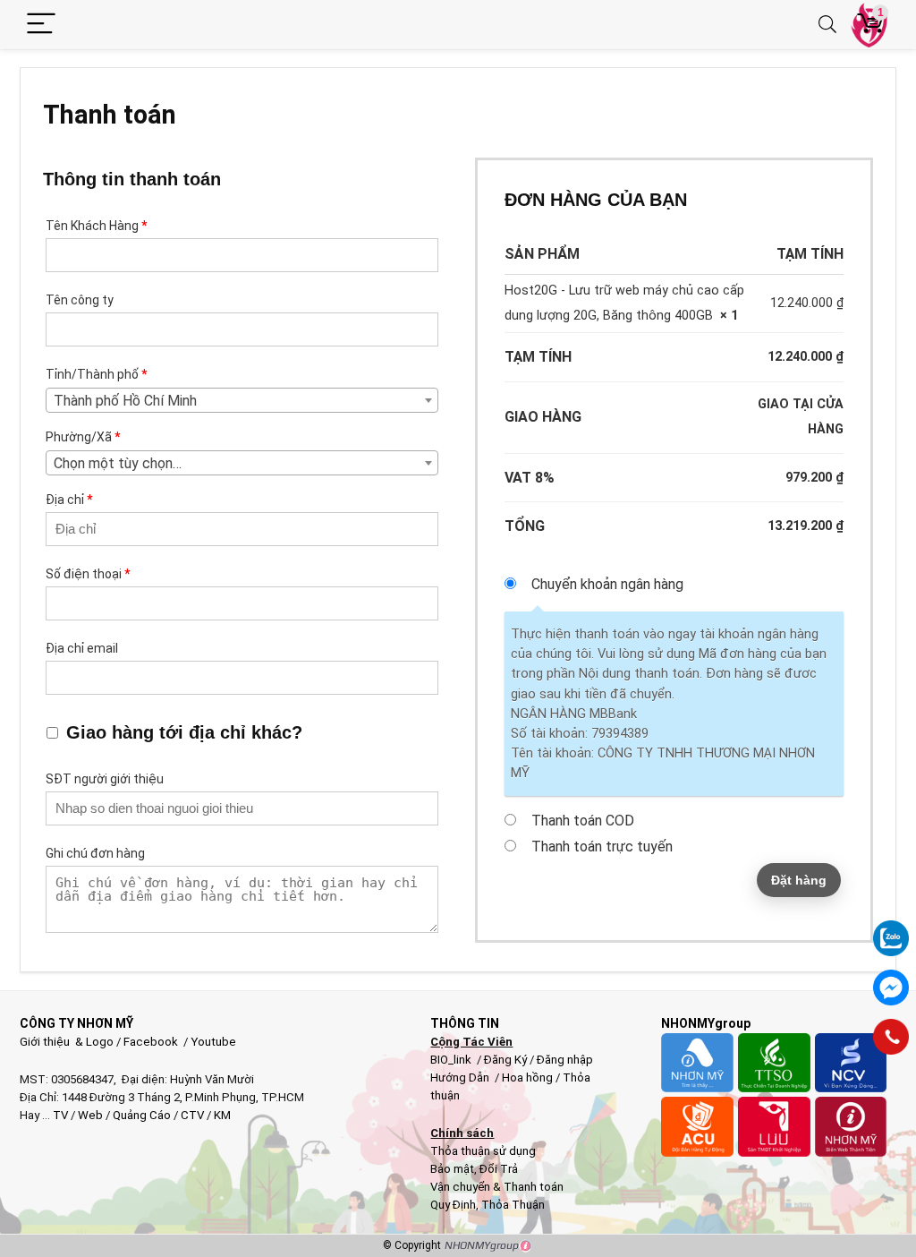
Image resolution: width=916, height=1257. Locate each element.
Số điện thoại (88, 574)
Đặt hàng (799, 880)
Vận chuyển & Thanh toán (497, 1186)
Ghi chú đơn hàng (97, 853)
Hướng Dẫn (461, 1077)
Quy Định (453, 1204)
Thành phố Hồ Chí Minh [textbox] (125, 400)
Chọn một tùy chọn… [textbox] (118, 463)
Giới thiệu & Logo (67, 1041)
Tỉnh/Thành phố (96, 374)
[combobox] (242, 462)
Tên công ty (81, 300)
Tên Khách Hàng (96, 225)
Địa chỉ (69, 499)
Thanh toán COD (582, 820)
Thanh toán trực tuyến (602, 846)
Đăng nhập (565, 1059)
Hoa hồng (527, 1077)
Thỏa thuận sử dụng (483, 1151)
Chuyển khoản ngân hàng (607, 584)
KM (222, 1115)
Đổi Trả (498, 1169)
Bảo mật (452, 1169)
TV (59, 1115)
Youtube (213, 1041)
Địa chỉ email (83, 648)
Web (90, 1115)
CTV (192, 1115)
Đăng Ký (507, 1059)
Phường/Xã (83, 437)
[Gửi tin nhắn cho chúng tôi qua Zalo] (891, 928)
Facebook (150, 1041)
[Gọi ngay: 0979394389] (891, 1037)
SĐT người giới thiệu (106, 779)
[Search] (827, 24)
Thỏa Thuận (512, 1204)
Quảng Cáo (142, 1115)
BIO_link (452, 1059)
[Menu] (41, 24)
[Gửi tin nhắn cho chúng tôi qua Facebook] (891, 987)
